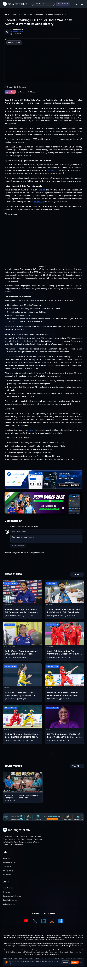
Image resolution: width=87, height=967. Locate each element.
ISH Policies (7, 875)
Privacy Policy (8, 870)
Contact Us (7, 866)
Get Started (63, 4)
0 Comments (21, 87)
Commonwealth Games (12, 896)
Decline (65, 962)
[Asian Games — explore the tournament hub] (43, 502)
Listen (11, 92)
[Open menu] (82, 4)
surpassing (52, 170)
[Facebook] (60, 921)
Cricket (23, 14)
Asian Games (8, 888)
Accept (74, 962)
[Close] (81, 962)
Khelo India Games (10, 900)
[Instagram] (52, 921)
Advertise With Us (9, 862)
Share (32, 92)
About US (6, 858)
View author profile (16, 32)
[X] (35, 921)
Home (7, 14)
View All (75, 574)
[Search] (76, 4)
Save (22, 92)
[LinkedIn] (43, 921)
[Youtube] (26, 921)
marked (42, 190)
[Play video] (22, 782)
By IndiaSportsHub (17, 29)
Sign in (7, 526)
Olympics (6, 892)
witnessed (31, 430)
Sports (15, 14)
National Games (9, 904)
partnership (39, 201)
